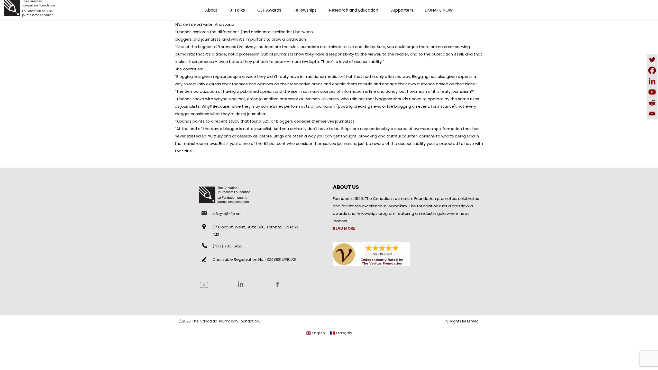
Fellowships (305, 10)
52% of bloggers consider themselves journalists (307, 121)
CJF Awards (269, 10)
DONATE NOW (439, 10)
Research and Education (353, 10)
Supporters (401, 10)
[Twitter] (652, 59)
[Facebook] (652, 70)
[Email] (652, 113)
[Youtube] (652, 92)
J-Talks (237, 10)
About (211, 10)
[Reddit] (652, 102)
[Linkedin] (652, 81)
